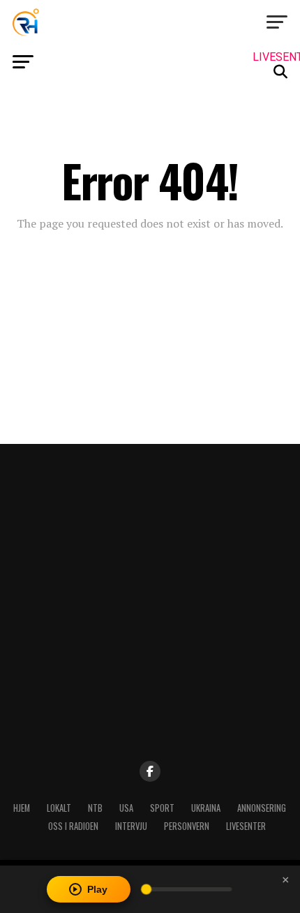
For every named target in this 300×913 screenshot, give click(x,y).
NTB (95, 808)
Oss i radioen (73, 826)
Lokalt (59, 808)
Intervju (131, 826)
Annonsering (261, 808)
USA (126, 808)
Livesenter (246, 826)
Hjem (21, 808)
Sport (162, 808)
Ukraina (205, 808)
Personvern (186, 826)
